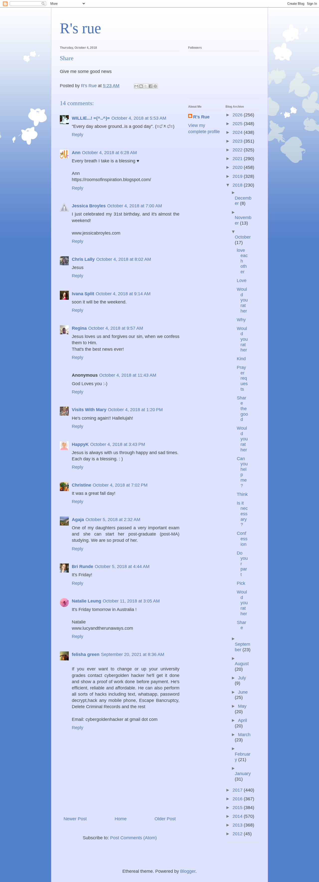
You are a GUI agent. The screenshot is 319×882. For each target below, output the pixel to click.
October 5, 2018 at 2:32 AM (112, 519)
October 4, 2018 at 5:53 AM (138, 118)
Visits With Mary (89, 409)
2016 (238, 798)
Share (241, 625)
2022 (238, 149)
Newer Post (75, 818)
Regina (79, 328)
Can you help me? (242, 472)
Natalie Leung (86, 600)
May (242, 706)
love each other (242, 261)
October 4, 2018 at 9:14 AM (123, 293)
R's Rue (201, 116)
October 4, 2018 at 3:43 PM (117, 444)
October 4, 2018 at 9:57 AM (115, 328)
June (243, 692)
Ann (76, 152)
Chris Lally (83, 259)
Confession (242, 539)
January (243, 773)
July (242, 677)
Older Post (165, 818)
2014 (238, 816)
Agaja (78, 519)
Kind (241, 358)
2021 (238, 158)
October (243, 237)
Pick (241, 583)
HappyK (80, 444)
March (244, 734)
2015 (238, 807)
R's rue (80, 28)
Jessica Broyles (89, 205)
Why (241, 319)
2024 (238, 132)
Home (121, 818)
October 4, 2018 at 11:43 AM (127, 375)
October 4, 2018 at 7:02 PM (120, 485)
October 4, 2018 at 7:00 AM (134, 205)
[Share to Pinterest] (155, 86)
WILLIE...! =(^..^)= (91, 118)
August (242, 663)
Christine (81, 485)
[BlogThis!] (141, 86)
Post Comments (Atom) (133, 837)
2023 (238, 141)
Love (241, 280)
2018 (238, 185)
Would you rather (242, 300)
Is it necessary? (242, 514)
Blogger (187, 871)
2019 (238, 176)
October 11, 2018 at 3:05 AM (131, 600)
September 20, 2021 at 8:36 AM (132, 654)
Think (242, 494)
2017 (238, 790)
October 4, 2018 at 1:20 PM (135, 409)
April (242, 720)
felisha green (85, 654)
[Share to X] (145, 86)
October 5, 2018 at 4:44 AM (122, 566)
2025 (238, 123)
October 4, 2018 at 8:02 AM (123, 259)
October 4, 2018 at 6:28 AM (109, 152)
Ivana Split (83, 293)
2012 (238, 833)
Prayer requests (242, 378)
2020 (238, 167)
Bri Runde (82, 566)
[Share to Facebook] (150, 86)
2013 (238, 825)
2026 (238, 114)
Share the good (242, 408)
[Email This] (136, 86)
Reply (77, 134)
